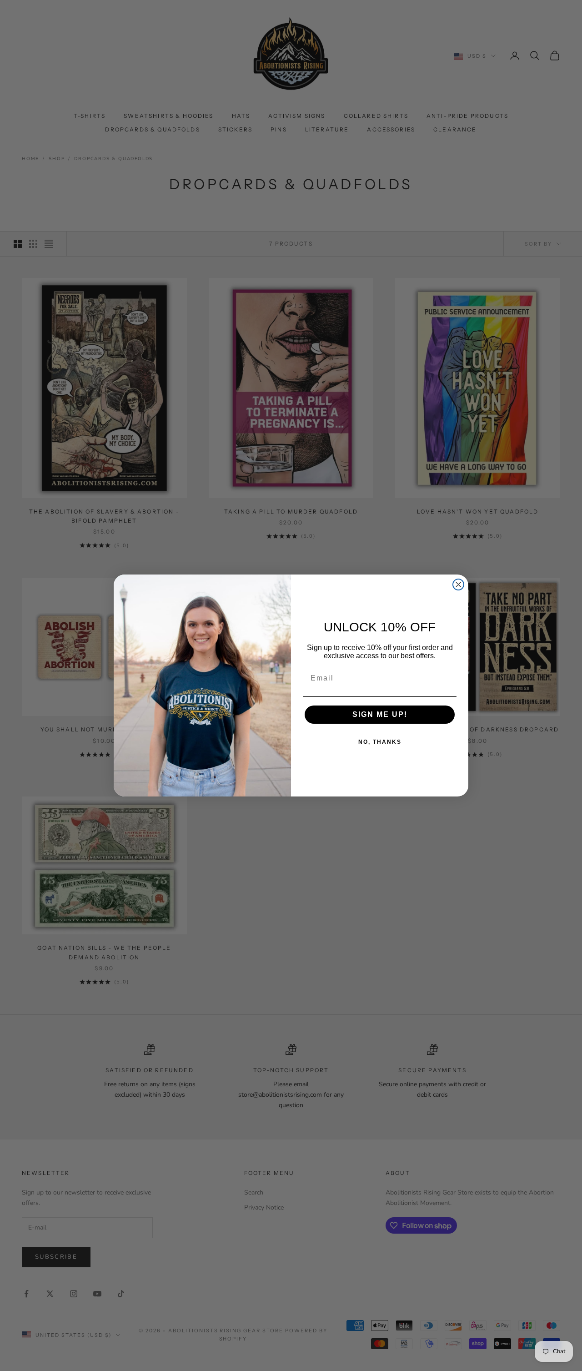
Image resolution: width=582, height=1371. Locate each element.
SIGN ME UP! (379, 714)
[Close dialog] (458, 584)
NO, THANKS (379, 742)
